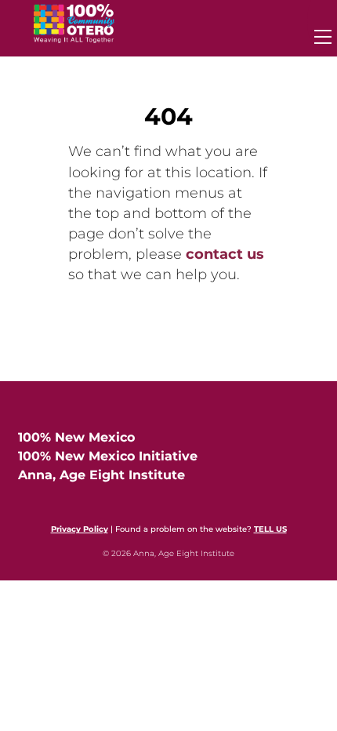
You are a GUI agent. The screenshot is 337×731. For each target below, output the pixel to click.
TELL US (270, 529)
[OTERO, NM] (74, 36)
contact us (225, 254)
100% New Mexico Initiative (107, 456)
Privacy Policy (79, 529)
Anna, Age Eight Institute (101, 474)
